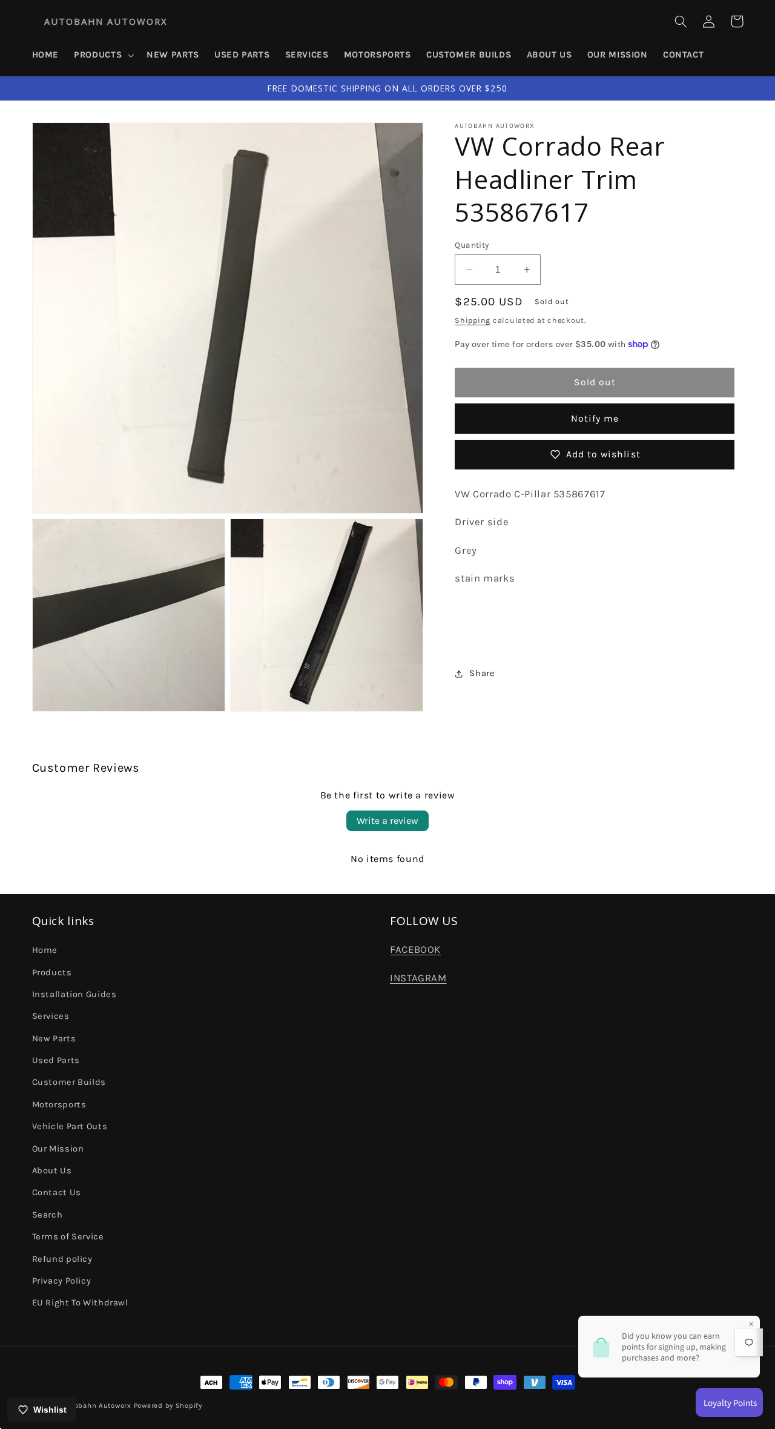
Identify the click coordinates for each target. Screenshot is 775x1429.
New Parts (54, 1038)
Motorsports (59, 1104)
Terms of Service (68, 1237)
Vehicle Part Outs (70, 1126)
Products (52, 972)
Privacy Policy (61, 1281)
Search (47, 1215)
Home (45, 950)
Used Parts (56, 1060)
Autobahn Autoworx (96, 1405)
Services (51, 1016)
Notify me (595, 418)
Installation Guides (74, 994)
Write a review (387, 820)
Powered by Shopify (168, 1405)
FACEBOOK (415, 949)
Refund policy (62, 1259)
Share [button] (482, 673)
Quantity (472, 245)
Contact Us (56, 1192)
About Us (52, 1170)
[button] (103, 55)
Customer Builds (69, 1082)
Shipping (472, 320)
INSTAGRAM (418, 978)
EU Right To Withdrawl (80, 1303)
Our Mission (58, 1149)
